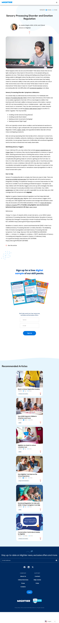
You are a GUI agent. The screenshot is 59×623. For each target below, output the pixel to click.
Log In (29, 592)
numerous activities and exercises (16, 179)
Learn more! (33, 207)
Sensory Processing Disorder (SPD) (16, 98)
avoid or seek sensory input (32, 108)
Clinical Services (23, 580)
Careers (23, 587)
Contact (37, 576)
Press (23, 583)
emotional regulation (36, 88)
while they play (18, 198)
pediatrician (9, 190)
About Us (23, 576)
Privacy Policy (17, 607)
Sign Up (29, 333)
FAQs (37, 583)
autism (19, 130)
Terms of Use (23, 607)
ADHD (23, 130)
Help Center (37, 580)
